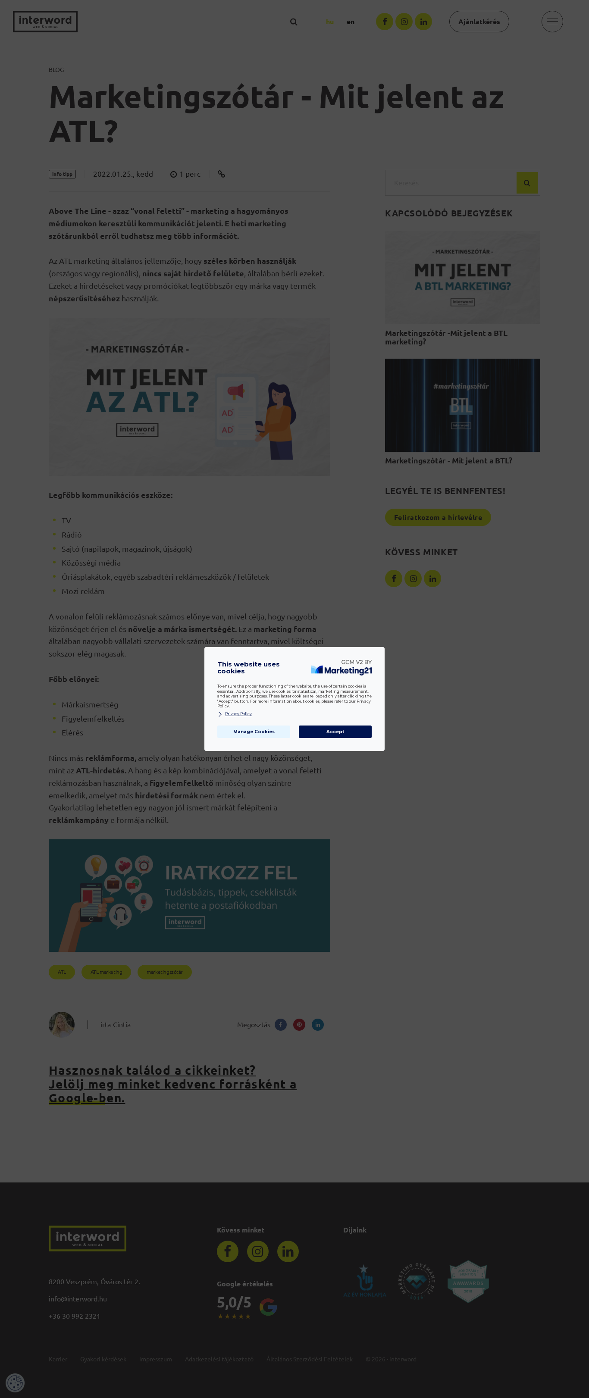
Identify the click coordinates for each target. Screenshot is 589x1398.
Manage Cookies (254, 732)
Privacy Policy (238, 714)
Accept (335, 732)
